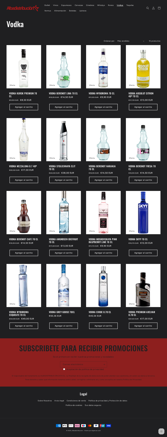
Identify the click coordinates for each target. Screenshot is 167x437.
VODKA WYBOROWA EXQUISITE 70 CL (19, 313)
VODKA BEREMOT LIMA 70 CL (63, 93)
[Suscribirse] (104, 364)
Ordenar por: (109, 41)
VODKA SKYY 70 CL (138, 239)
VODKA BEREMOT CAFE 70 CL (23, 239)
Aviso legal (59, 401)
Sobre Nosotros (45, 401)
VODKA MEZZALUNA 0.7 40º (23, 166)
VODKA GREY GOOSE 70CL (62, 312)
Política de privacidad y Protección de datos (107, 401)
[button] (148, 8)
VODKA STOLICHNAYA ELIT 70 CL (62, 167)
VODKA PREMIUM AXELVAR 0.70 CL (142, 313)
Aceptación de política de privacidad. (85, 369)
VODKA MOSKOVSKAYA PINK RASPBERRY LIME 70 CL (103, 240)
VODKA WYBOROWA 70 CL (102, 93)
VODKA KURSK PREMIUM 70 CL (23, 95)
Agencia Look (96, 430)
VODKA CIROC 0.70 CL (100, 312)
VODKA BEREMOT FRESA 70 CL (142, 167)
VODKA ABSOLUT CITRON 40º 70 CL (141, 95)
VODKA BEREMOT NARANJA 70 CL (102, 167)
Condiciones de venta (76, 401)
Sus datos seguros (93, 405)
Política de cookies (74, 405)
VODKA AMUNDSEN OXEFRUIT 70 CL (63, 240)
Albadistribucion (77, 430)
